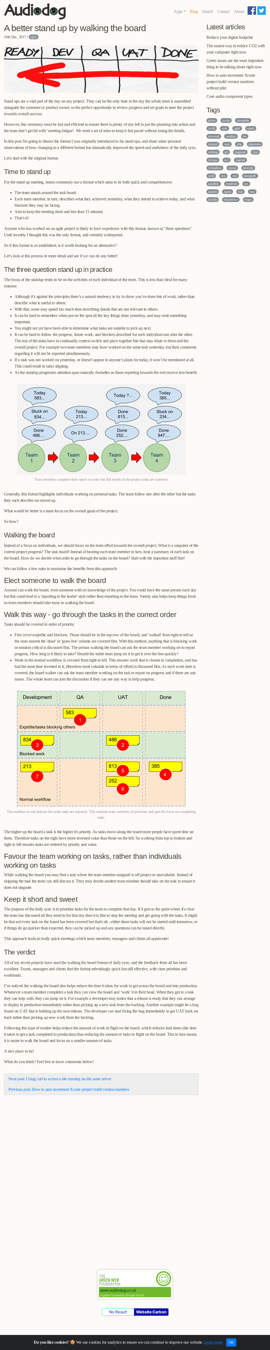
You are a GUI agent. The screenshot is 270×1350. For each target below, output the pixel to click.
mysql (232, 168)
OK (231, 1342)
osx (223, 176)
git (226, 152)
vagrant (240, 160)
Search (207, 11)
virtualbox (214, 168)
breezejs (248, 168)
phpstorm (255, 144)
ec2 (226, 160)
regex (248, 199)
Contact (223, 11)
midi (211, 176)
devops (213, 160)
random (231, 136)
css (246, 184)
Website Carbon (151, 1311)
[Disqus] (101, 1176)
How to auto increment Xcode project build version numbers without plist (230, 81)
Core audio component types (229, 96)
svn (235, 176)
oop (252, 192)
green (211, 120)
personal (213, 136)
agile (34, 37)
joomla (212, 199)
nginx (227, 192)
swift (211, 128)
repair (250, 128)
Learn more (213, 1342)
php (239, 144)
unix (227, 144)
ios (245, 136)
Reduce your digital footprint (229, 37)
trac (240, 192)
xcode (226, 120)
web (224, 128)
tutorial (212, 144)
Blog (194, 11)
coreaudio (243, 120)
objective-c (231, 199)
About (239, 11)
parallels (213, 184)
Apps (178, 11)
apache (212, 192)
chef (255, 152)
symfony (231, 184)
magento (240, 152)
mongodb (250, 176)
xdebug (213, 152)
